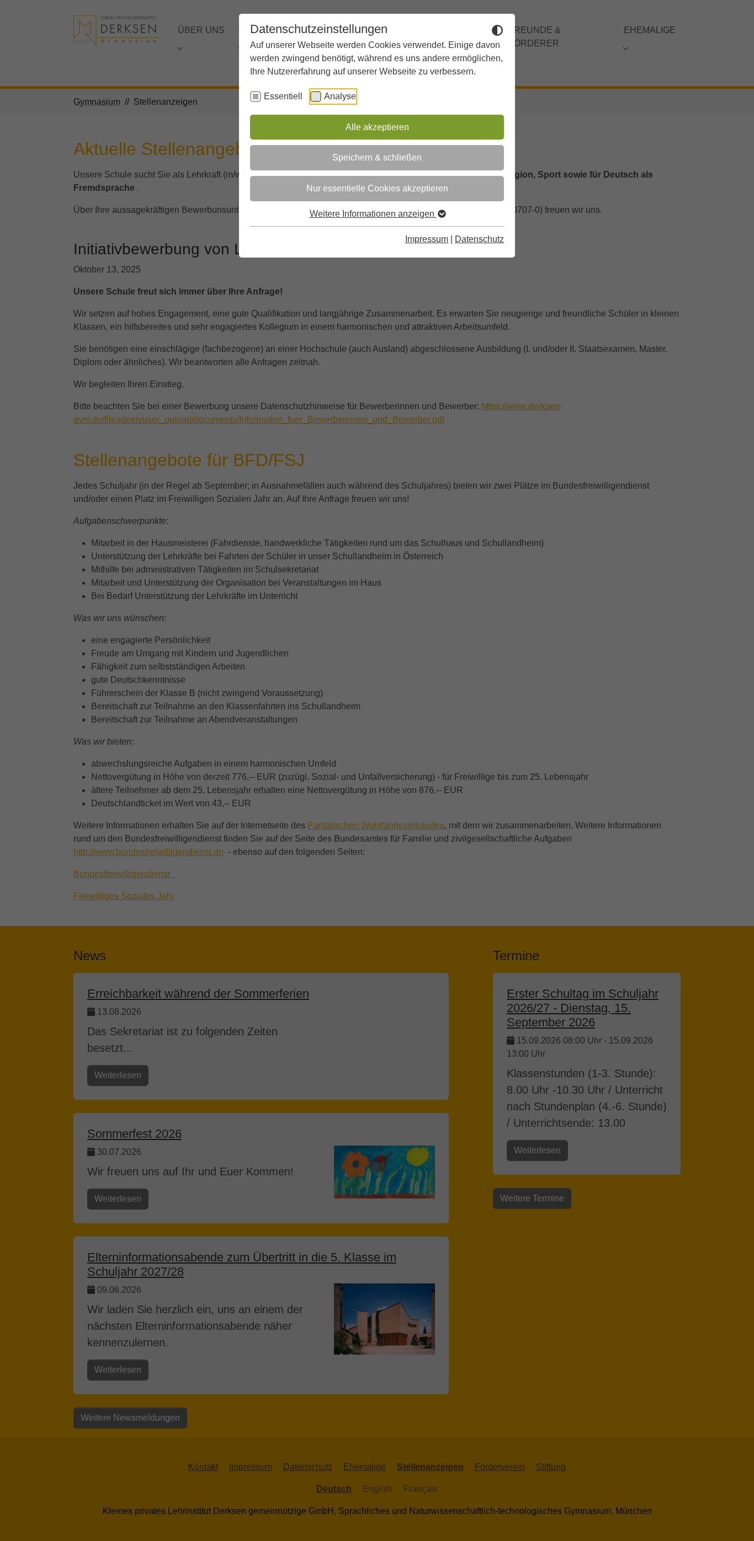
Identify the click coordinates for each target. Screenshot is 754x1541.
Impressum (426, 239)
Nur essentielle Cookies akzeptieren (377, 188)
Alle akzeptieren (377, 127)
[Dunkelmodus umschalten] (497, 29)
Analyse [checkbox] (340, 96)
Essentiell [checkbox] (283, 96)
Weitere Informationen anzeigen (373, 213)
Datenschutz (479, 239)
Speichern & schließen (377, 157)
